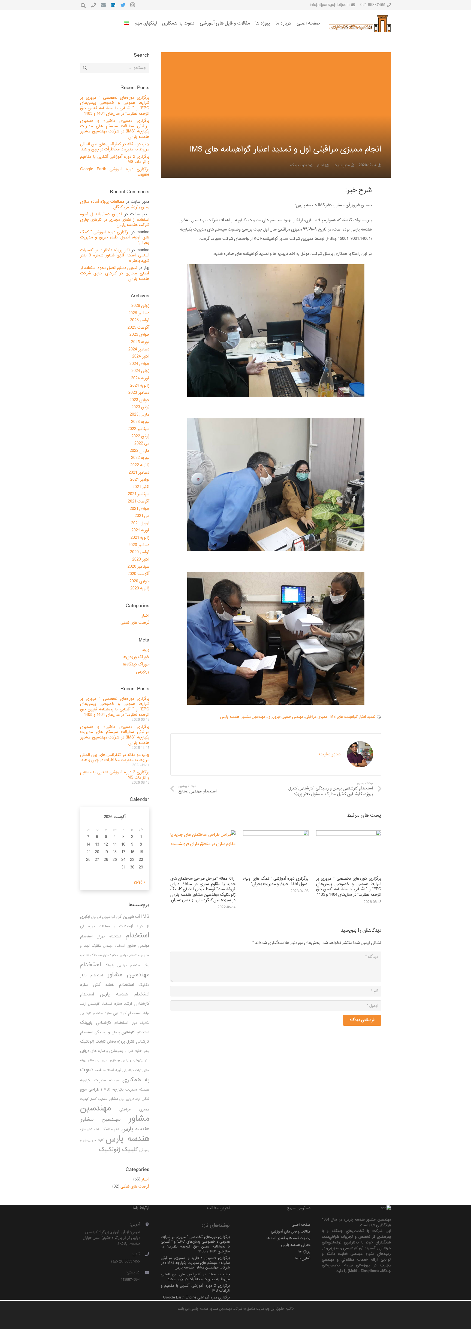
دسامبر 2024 (138, 349)
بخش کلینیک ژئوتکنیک (98, 1042)
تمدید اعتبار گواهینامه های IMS (353, 717)
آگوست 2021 (138, 501)
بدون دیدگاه (298, 165)
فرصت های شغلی (134, 622)
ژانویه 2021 (140, 537)
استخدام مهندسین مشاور (114, 969)
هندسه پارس (229, 717)
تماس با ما (302, 1258)
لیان (121, 1099)
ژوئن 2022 (140, 436)
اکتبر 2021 (140, 487)
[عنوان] (93, 5)
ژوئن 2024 (140, 371)
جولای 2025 (139, 334)
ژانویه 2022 (139, 465)
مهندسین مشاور (253, 717)
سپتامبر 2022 (138, 429)
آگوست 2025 (138, 327)
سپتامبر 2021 (138, 494)
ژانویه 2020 (139, 588)
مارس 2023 (139, 414)
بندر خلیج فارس (137, 1051)
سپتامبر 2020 (138, 566)
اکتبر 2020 (140, 559)
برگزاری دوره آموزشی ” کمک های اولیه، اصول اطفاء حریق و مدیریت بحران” (275, 881)
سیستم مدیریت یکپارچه (99, 1080)
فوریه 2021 (140, 530)
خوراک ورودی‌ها (136, 657)
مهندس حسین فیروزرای (285, 717)
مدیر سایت (342, 165)
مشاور (113, 1099)
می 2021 (142, 516)
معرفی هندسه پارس (295, 1245)
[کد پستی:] (144, 1273)
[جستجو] (83, 5)
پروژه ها (304, 1251)
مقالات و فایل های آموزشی (290, 1231)
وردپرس (142, 671)
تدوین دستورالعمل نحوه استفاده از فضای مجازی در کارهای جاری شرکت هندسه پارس (114, 219)
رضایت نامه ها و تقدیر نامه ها (288, 1238)
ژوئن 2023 (140, 407)
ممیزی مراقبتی (316, 717)
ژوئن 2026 (140, 305)
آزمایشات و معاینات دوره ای (106, 926)
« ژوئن (140, 881)
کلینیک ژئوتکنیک (118, 1149)
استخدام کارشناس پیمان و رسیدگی (122, 1032)
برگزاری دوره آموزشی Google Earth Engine (114, 172)
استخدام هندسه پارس (124, 994)
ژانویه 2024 (139, 385)
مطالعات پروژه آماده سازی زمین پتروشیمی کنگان (114, 204)
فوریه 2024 (140, 378)
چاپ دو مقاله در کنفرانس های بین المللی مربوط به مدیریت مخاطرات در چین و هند (114, 147)
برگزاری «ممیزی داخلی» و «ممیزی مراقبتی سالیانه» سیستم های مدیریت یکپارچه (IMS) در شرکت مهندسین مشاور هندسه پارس (114, 128)
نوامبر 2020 (139, 552)
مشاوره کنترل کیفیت (93, 1099)
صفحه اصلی (301, 1225)
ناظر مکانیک (111, 1129)
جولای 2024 (139, 364)
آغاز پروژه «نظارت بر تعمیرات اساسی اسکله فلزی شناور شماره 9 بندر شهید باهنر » (114, 255)
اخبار (320, 165)
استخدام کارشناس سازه (122, 1013)
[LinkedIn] (113, 5)
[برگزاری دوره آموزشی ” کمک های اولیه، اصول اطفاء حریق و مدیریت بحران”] (275, 852)
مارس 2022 (139, 450)
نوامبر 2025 (139, 320)
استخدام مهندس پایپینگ (122, 965)
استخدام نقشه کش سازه (107, 985)
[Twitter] (123, 5)
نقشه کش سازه (90, 1129)
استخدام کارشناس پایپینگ (104, 1022)
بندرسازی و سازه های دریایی (101, 1051)
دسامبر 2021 (139, 472)
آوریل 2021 (140, 523)
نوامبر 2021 (139, 479)
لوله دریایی (133, 1099)
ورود (145, 650)
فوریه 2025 (140, 342)
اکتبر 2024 (140, 356)
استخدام (137, 936)
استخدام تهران (109, 936)
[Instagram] (133, 5)
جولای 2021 (139, 508)
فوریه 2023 (140, 422)
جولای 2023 (139, 400)
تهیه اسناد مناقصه (108, 1070)
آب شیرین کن (128, 916)
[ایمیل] (103, 5)
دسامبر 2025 (138, 313)
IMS (145, 917)
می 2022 (141, 443)
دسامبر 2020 (138, 545)
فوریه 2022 (140, 458)
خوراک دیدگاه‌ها (136, 664)
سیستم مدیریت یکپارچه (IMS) (125, 1089)
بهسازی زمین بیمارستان (104, 1060)
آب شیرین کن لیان (103, 917)
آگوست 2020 (138, 574)
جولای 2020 (139, 581)
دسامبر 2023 (138, 392)
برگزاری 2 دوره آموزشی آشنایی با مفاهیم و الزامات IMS (114, 159)
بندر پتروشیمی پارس (135, 1060)
